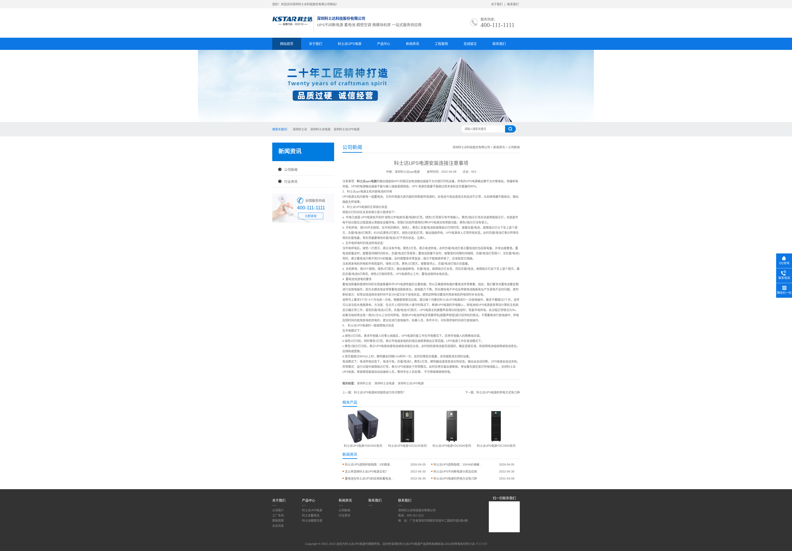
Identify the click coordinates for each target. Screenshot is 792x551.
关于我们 (497, 4)
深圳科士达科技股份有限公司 (471, 147)
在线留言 (470, 44)
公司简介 (278, 510)
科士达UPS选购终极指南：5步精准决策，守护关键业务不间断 (369, 464)
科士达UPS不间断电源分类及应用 (455, 471)
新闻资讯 (412, 44)
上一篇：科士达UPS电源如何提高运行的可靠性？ (374, 392)
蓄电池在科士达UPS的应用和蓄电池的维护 (369, 478)
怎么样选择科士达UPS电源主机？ (366, 471)
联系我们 (513, 4)
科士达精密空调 (312, 520)
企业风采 (278, 525)
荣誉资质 (278, 520)
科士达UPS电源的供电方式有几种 (455, 478)
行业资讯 (290, 181)
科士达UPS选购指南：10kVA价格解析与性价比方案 (458, 464)
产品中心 (383, 44)
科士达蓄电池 (310, 515)
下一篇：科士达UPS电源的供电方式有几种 (492, 392)
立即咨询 (310, 216)
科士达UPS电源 (349, 44)
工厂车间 (278, 515)
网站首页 (286, 44)
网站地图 (481, 543)
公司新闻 (290, 169)
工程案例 (441, 44)
